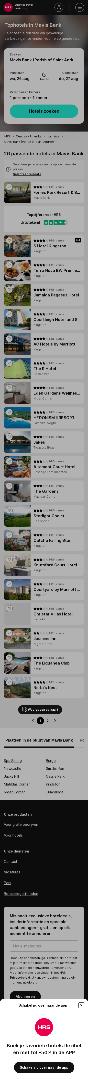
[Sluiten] (81, 1005)
